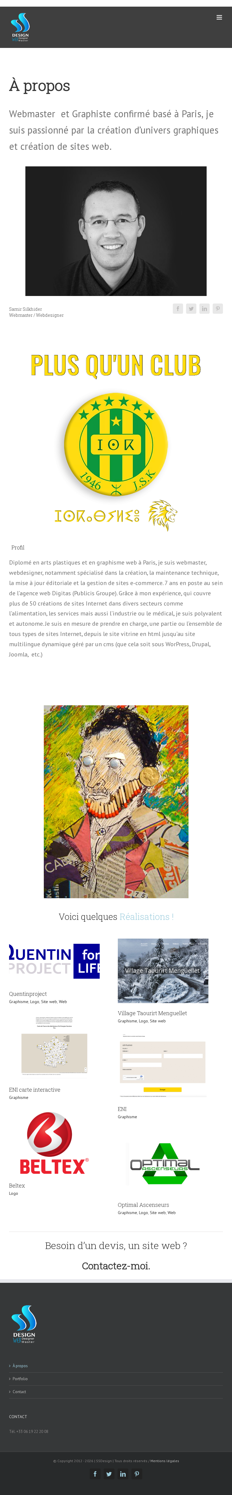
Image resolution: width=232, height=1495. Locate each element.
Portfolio (20, 1378)
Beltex (17, 1185)
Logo (34, 1001)
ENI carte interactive (34, 1089)
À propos (20, 1365)
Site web (49, 1001)
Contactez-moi (115, 1265)
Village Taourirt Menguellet (152, 1013)
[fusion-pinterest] (218, 309)
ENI (122, 1109)
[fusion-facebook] (178, 309)
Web (63, 1001)
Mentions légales (164, 1461)
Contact (19, 1391)
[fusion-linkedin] (204, 309)
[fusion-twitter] (191, 309)
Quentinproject (28, 993)
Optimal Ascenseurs (143, 1204)
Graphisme (18, 1001)
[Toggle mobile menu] (220, 17)
